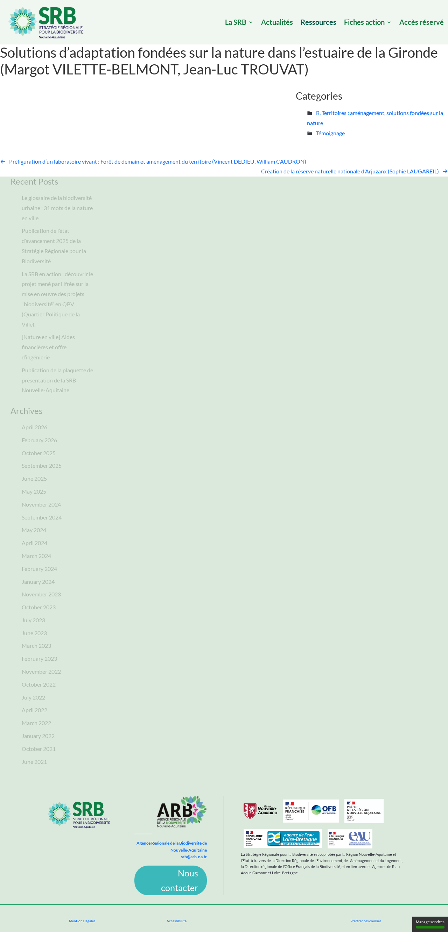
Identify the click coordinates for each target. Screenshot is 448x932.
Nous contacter (179, 880)
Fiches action (364, 23)
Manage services (430, 921)
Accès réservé (421, 23)
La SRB (235, 23)
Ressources (318, 23)
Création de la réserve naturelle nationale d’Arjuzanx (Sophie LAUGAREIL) (350, 171)
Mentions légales (82, 921)
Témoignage (330, 133)
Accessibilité (177, 921)
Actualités (277, 23)
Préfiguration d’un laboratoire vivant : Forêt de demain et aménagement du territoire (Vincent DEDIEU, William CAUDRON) (157, 161)
